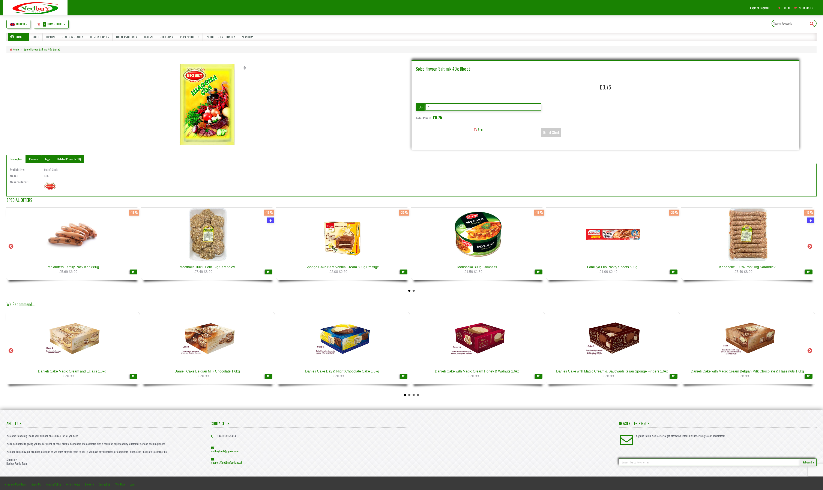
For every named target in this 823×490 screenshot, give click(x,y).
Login (132, 484)
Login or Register (759, 8)
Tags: (48, 159)
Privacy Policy (53, 484)
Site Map (120, 484)
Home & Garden (99, 37)
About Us (36, 484)
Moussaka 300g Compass (477, 267)
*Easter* (247, 37)
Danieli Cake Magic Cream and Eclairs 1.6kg (72, 371)
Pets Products (189, 37)
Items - (53, 24)
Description (16, 159)
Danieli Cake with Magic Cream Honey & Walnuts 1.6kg (477, 371)
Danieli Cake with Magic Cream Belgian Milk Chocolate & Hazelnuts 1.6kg (747, 371)
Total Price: (429, 117)
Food (35, 37)
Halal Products (126, 37)
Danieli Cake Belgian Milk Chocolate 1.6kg (207, 371)
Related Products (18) (69, 159)
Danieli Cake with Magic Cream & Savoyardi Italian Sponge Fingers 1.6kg (612, 371)
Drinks (50, 37)
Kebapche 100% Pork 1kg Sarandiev (747, 267)
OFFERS (148, 37)
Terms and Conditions (15, 484)
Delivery (89, 484)
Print (480, 129)
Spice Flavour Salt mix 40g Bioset (42, 49)
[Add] (133, 272)
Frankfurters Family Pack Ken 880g (72, 267)
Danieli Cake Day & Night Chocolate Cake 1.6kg (342, 371)
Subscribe (808, 462)
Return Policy (73, 484)
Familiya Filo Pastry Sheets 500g (612, 267)
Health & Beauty (71, 37)
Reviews (33, 159)
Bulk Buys (165, 37)
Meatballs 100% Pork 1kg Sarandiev (207, 267)
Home (18, 37)
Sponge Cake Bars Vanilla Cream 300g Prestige (342, 267)
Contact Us (104, 484)
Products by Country (220, 37)
